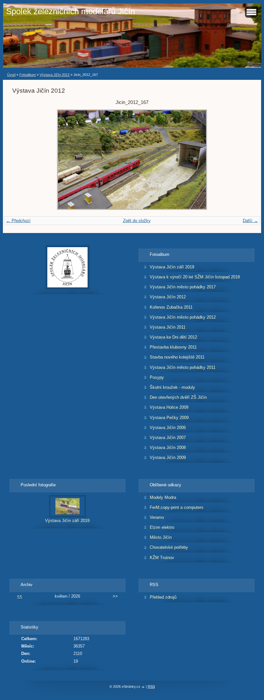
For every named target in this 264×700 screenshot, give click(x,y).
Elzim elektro (162, 527)
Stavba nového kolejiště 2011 (177, 357)
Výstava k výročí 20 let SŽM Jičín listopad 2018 (195, 277)
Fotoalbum (27, 75)
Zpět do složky (137, 220)
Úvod (11, 75)
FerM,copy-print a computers (176, 507)
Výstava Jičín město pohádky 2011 (182, 367)
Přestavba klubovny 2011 (173, 347)
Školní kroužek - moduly (172, 387)
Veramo (157, 517)
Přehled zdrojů (163, 597)
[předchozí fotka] (22, 159)
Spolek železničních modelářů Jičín (70, 11)
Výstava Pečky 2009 (169, 417)
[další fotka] (241, 159)
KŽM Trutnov (162, 557)
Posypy (157, 377)
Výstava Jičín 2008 (168, 447)
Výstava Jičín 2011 (167, 327)
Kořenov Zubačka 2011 (171, 307)
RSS (151, 686)
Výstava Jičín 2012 (55, 75)
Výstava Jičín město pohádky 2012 (183, 317)
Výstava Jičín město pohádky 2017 (183, 287)
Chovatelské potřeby (169, 547)
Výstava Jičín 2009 (168, 457)
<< (19, 596)
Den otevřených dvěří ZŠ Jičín (178, 397)
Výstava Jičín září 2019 (172, 267)
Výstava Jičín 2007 (168, 437)
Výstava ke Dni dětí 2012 (173, 337)
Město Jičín (161, 537)
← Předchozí (18, 220)
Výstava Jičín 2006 (168, 427)
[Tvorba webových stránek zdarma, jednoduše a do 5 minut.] (143, 687)
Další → (250, 220)
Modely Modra (163, 497)
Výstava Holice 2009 (169, 407)
